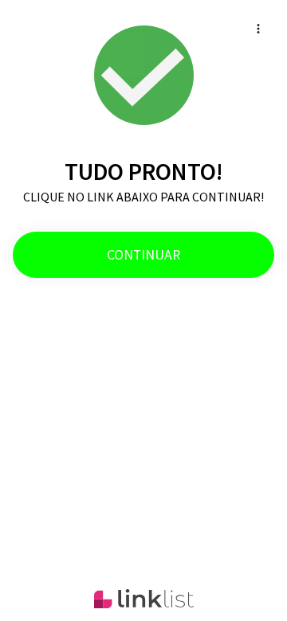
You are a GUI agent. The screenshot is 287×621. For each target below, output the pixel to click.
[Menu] (258, 29)
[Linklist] (144, 598)
